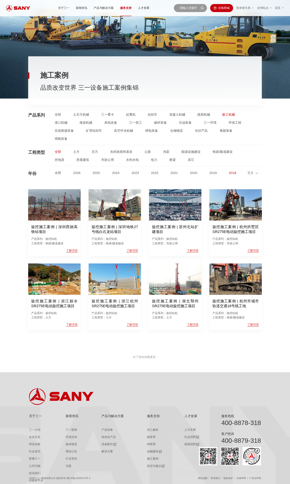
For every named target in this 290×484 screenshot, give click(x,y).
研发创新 (34, 444)
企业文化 (34, 437)
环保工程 (235, 122)
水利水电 (132, 159)
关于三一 (63, 8)
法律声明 (241, 478)
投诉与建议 (154, 466)
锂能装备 (61, 138)
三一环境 (210, 122)
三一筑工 (135, 122)
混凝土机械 (177, 114)
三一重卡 (107, 114)
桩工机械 (228, 114)
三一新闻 (71, 429)
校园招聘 (190, 444)
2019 (213, 172)
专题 (68, 466)
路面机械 (203, 114)
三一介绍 (34, 429)
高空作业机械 (123, 130)
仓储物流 (176, 130)
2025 (96, 172)
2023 (135, 172)
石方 (95, 151)
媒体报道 (71, 444)
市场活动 (71, 437)
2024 (115, 172)
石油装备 (185, 122)
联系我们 (215, 478)
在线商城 (224, 8)
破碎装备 (160, 122)
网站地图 (202, 478)
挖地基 (59, 159)
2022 (154, 172)
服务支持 (126, 8)
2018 (232, 172)
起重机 (131, 114)
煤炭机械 (86, 122)
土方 (76, 151)
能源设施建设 (191, 151)
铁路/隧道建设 (223, 151)
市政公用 (107, 159)
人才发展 (143, 8)
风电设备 (110, 122)
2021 (174, 172)
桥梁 (172, 159)
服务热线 (227, 416)
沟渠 (166, 151)
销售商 (151, 444)
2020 (193, 172)
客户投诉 (227, 434)
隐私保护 (228, 478)
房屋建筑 (82, 159)
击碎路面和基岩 (121, 151)
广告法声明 (255, 478)
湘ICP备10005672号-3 (78, 478)
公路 (147, 151)
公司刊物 (34, 466)
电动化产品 (109, 437)
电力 (154, 159)
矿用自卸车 (94, 130)
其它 (191, 159)
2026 (77, 172)
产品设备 (107, 429)
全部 (58, 114)
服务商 (151, 437)
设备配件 (107, 444)
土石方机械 (81, 114)
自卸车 (152, 114)
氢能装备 (226, 130)
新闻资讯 (81, 8)
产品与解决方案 (104, 8)
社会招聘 (190, 437)
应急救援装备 (64, 130)
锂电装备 (151, 130)
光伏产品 (201, 130)
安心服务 (152, 429)
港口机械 (61, 122)
